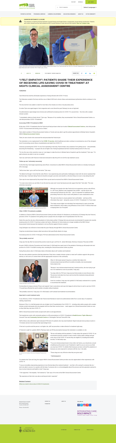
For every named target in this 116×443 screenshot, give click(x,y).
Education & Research (69, 14)
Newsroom (37, 73)
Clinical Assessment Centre (31, 134)
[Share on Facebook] (82, 73)
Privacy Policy (90, 429)
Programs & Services (39, 14)
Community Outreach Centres (39, 317)
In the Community (90, 14)
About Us (80, 14)
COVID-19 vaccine (48, 141)
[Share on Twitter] (86, 73)
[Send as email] (94, 73)
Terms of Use (77, 429)
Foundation (47, 403)
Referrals (80, 2)
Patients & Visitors (26, 14)
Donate (92, 2)
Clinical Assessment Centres (76, 126)
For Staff (73, 2)
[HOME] (21, 73)
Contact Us (47, 401)
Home (21, 73)
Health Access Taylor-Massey (82, 315)
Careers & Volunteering (54, 14)
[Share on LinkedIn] (90, 73)
